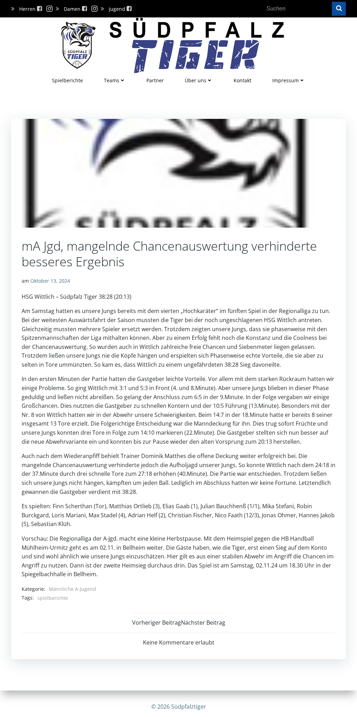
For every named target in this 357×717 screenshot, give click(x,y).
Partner (155, 80)
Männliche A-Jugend (72, 589)
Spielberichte (67, 80)
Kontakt (242, 80)
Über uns (195, 80)
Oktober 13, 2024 (50, 280)
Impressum (285, 80)
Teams (111, 80)
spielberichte (52, 598)
